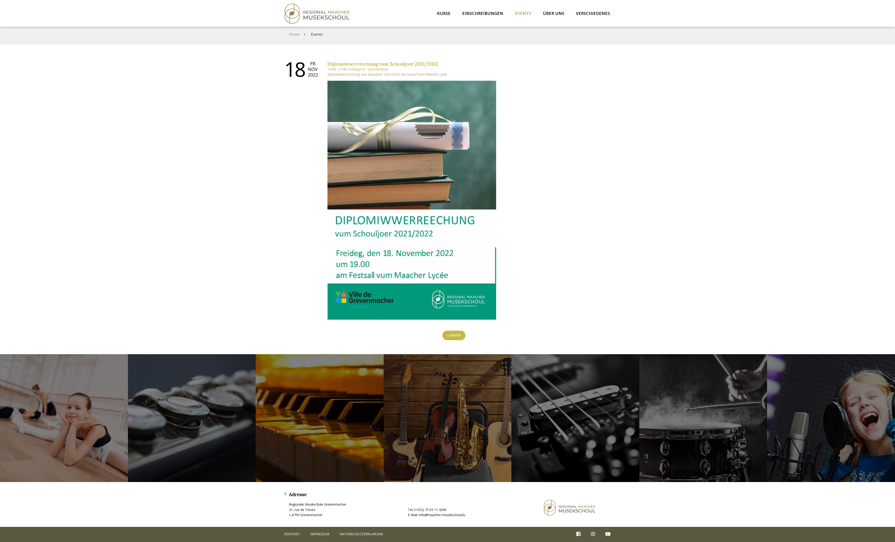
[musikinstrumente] (448, 418)
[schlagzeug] (703, 418)
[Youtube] (606, 534)
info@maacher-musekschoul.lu (442, 515)
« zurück (454, 335)
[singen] (831, 418)
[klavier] (320, 418)
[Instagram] (593, 534)
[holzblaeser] (192, 418)
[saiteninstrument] (575, 418)
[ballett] (64, 418)
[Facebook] (578, 534)
